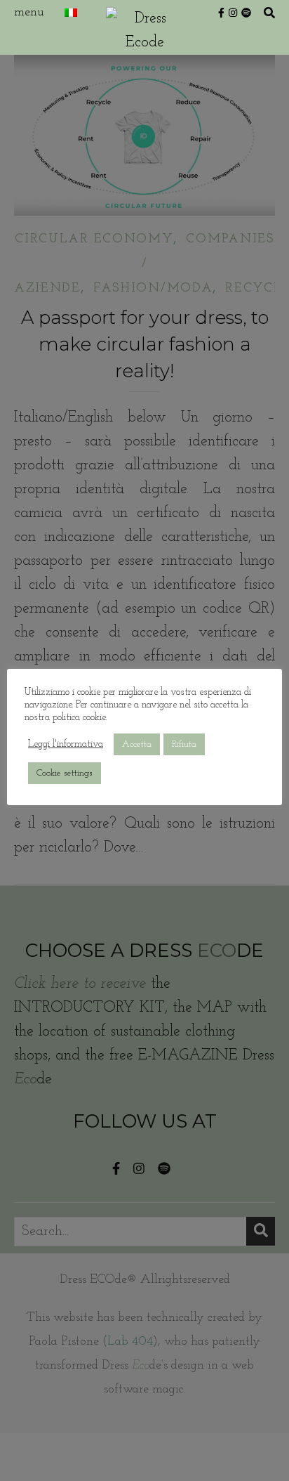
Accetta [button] (137, 744)
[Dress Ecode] (144, 27)
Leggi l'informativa (65, 744)
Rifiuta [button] (184, 744)
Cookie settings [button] (64, 773)
